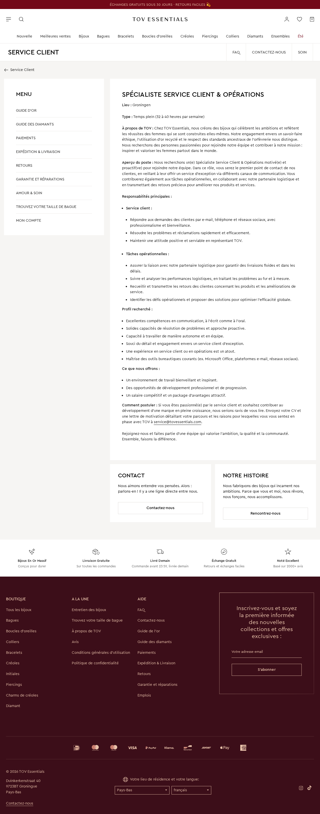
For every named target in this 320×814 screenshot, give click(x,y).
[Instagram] (301, 787)
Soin (302, 52)
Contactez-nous (269, 52)
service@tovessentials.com (177, 422)
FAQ (236, 52)
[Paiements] (160, 747)
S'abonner (267, 669)
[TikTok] (309, 787)
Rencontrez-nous (265, 513)
